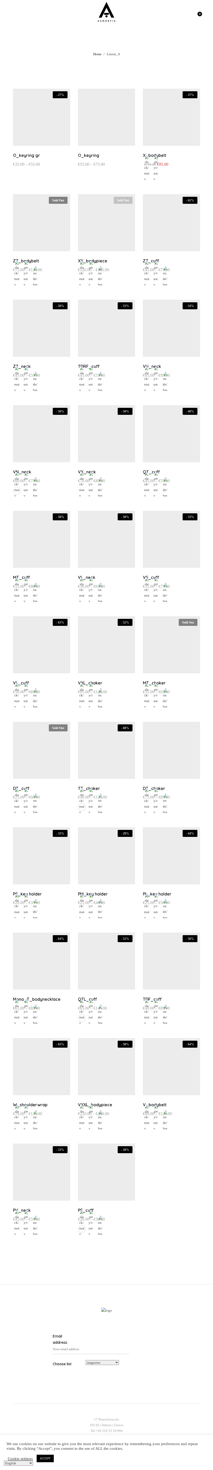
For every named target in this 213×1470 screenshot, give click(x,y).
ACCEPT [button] (45, 1458)
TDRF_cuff (89, 366)
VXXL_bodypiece (95, 1104)
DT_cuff (21, 788)
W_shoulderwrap (30, 1104)
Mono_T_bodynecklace (37, 999)
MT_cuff (21, 577)
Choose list (62, 1364)
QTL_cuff (87, 999)
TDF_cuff (152, 999)
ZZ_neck (22, 366)
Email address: (60, 1339)
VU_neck (152, 366)
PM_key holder (93, 894)
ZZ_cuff (151, 260)
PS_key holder (27, 894)
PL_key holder (157, 894)
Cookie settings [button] (20, 1459)
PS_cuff (86, 1210)
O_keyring (88, 155)
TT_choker (89, 788)
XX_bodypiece (92, 260)
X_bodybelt (154, 155)
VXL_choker (90, 682)
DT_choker (154, 788)
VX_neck (87, 471)
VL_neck (86, 577)
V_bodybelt (155, 1104)
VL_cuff (21, 682)
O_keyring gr (26, 155)
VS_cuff (151, 577)
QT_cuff (151, 471)
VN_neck (22, 471)
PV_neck (22, 1210)
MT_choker (154, 682)
